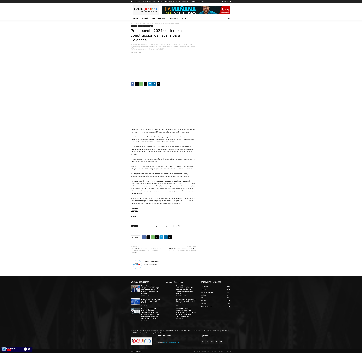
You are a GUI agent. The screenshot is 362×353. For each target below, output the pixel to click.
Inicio (132, 23)
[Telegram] (150, 84)
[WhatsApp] (141, 84)
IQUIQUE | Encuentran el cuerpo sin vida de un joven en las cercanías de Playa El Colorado (182, 250)
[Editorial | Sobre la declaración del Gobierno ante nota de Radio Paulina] (135, 301)
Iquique (156, 226)
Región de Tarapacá (148, 26)
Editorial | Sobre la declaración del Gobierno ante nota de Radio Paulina (150, 301)
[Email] (145, 84)
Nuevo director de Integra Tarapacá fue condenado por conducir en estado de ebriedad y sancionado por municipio (150, 289)
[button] (229, 18)
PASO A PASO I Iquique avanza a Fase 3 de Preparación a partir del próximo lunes (186, 301)
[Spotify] (225, 1)
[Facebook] (217, 1)
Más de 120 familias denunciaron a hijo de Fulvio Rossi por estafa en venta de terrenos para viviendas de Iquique (185, 289)
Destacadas (138, 23)
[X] (228, 1)
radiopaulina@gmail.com (171, 342)
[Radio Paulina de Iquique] (146, 10)
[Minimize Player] (29, 349)
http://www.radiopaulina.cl (150, 264)
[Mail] (222, 1)
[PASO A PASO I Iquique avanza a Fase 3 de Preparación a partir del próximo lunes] (170, 301)
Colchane (150, 226)
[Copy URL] (158, 84)
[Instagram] (220, 1)
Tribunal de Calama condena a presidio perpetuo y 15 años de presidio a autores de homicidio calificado (146, 251)
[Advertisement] (163, 67)
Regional (140, 26)
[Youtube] (230, 1)
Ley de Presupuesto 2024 (166, 226)
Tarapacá (176, 226)
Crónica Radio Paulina (151, 261)
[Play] (25, 349)
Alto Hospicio (142, 226)
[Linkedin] (154, 84)
